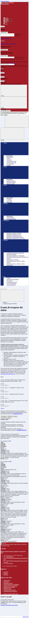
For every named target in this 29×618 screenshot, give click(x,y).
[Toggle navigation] (12, 133)
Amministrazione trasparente (10, 591)
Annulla (2, 110)
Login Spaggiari (12, 63)
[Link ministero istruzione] (7, 2)
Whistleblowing (7, 588)
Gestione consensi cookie (9, 590)
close (2, 140)
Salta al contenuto (5, 1)
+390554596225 (9, 556)
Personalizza (4, 416)
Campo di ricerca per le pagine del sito (10, 287)
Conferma (8, 110)
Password (17, 35)
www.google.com (5, 441)
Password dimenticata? (6, 38)
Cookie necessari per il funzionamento (10, 434)
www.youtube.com (5, 461)
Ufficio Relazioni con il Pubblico (11, 584)
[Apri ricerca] (16, 121)
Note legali (6, 581)
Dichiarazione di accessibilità (10, 585)
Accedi (2, 26)
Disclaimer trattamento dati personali (9, 605)
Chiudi (2, 72)
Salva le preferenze (12, 541)
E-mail (16, 57)
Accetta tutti (6, 418)
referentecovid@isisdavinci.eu (8, 373)
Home (5, 302)
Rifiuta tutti (12, 416)
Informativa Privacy (8, 583)
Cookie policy (7, 580)
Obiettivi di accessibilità (9, 587)
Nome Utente (18, 34)
